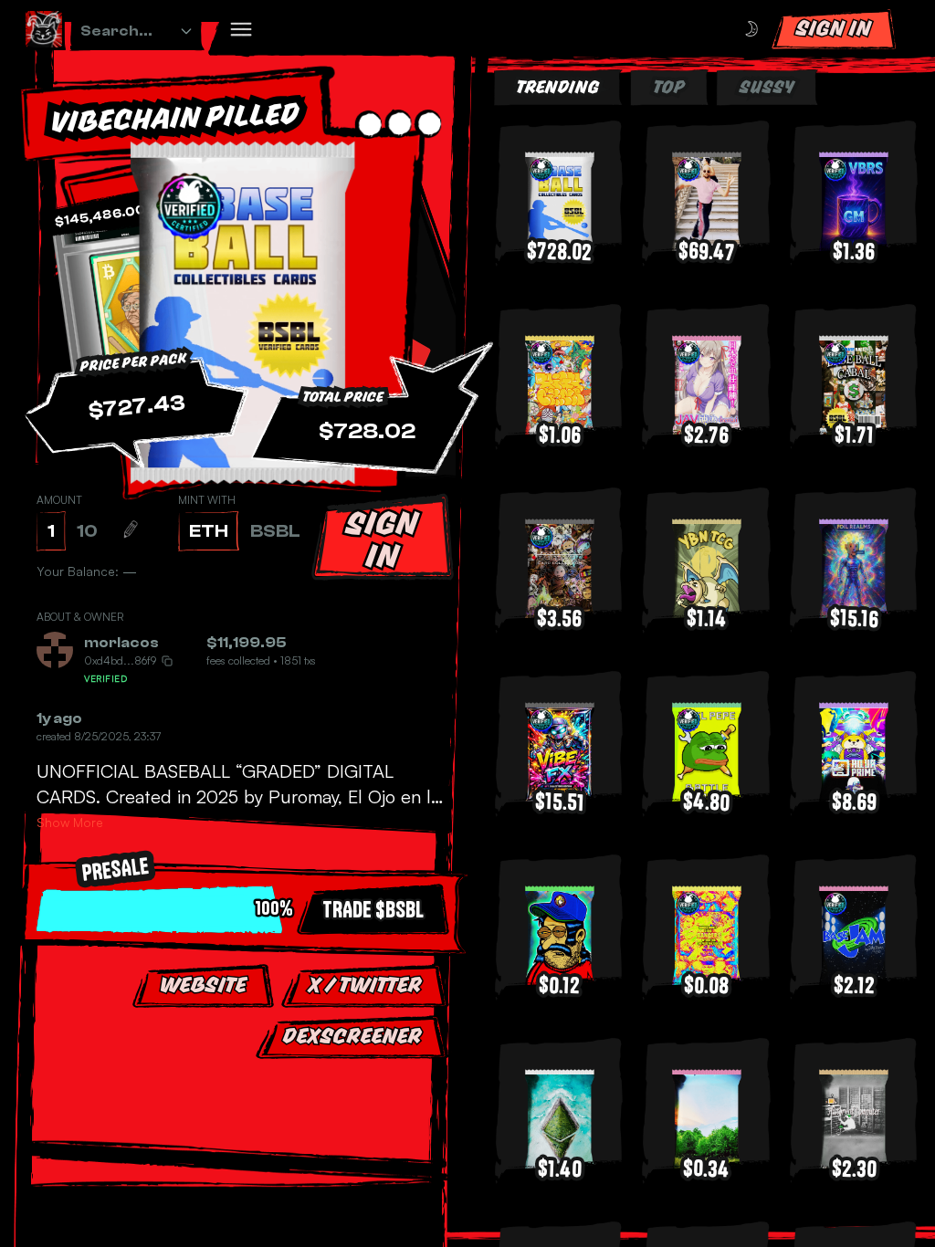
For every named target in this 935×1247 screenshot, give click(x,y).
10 (87, 530)
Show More (70, 822)
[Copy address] (167, 661)
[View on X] (173, 643)
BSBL (275, 530)
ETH (208, 530)
